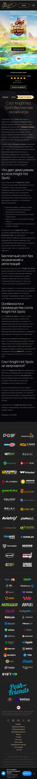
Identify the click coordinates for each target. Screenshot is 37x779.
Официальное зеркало (18, 745)
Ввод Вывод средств (18, 732)
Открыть (27, 773)
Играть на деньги (18, 87)
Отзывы (18, 737)
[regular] (18, 78)
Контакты (18, 739)
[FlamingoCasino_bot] (28, 720)
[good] (21, 78)
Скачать (19, 750)
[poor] (15, 78)
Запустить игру (18, 49)
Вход (24, 5)
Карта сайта (18, 742)
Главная (5, 97)
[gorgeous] (24, 78)
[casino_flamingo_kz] (8, 720)
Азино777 (20, 351)
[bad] (12, 78)
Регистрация (18, 747)
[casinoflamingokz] (18, 720)
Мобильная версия (18, 729)
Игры (14, 97)
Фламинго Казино (27, 127)
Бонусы (18, 734)
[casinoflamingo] (13, 720)
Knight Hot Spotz (25, 97)
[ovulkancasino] (23, 720)
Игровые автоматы (18, 727)
